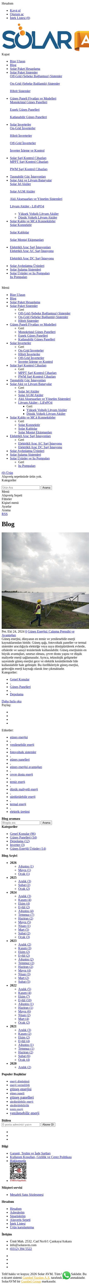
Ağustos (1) (26, 866)
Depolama (16, 694)
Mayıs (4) (24, 970)
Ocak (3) (24, 937)
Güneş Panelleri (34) (23, 837)
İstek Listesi (17, 1223)
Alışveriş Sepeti (20, 1220)
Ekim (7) (24, 996)
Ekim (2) (24, 952)
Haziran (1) (25, 1007)
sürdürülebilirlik (19, 1105)
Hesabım (7, 3)
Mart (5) (23, 929)
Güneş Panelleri (20, 687)
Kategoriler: (9, 672)
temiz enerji (17, 782)
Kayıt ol (15, 10)
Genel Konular (19, 679)
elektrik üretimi (20, 811)
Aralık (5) (24, 989)
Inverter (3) (17, 845)
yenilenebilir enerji (22, 744)
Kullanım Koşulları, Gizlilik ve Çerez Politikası (41, 1157)
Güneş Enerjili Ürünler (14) (28, 848)
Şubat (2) (24, 885)
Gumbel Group (31, 1281)
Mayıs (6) (24, 1011)
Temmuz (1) (26, 1048)
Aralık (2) (24, 944)
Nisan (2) (24, 1015)
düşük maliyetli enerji (24, 789)
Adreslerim (17, 1212)
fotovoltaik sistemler (23, 752)
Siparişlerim (17, 1216)
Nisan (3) (24, 974)
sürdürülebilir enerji (22, 796)
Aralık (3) (24, 881)
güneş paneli (17, 1093)
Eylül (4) (24, 1041)
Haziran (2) (25, 918)
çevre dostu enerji (21, 774)
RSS (5, 514)
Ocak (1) (24, 874)
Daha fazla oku (12, 701)
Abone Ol (48, 1124)
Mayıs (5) (24, 922)
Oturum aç (17, 14)
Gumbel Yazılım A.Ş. (36, 1277)
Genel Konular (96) (23, 833)
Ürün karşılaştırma (22, 1227)
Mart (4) (23, 1019)
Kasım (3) (24, 948)
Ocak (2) (24, 888)
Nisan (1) (24, 926)
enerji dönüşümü (19, 1081)
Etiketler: (7, 730)
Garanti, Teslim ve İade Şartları (30, 1153)
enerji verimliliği (20, 1085)
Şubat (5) (24, 981)
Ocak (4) (24, 1059)
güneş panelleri (20, 759)
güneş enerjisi (19, 737)
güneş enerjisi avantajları (26, 767)
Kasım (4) (24, 900)
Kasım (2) (24, 1033)
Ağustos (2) (26, 959)
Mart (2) (23, 978)
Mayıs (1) (24, 870)
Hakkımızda (18, 1160)
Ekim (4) (24, 903)
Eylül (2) (24, 907)
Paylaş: (6, 705)
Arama (46, 487)
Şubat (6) (24, 1056)
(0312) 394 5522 (21, 1248)
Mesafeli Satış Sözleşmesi (26, 1194)
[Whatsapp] (66, 1276)
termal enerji (18, 804)
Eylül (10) (24, 1000)
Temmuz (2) (26, 963)
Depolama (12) (20, 841)
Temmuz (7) (26, 914)
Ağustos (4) (26, 911)
